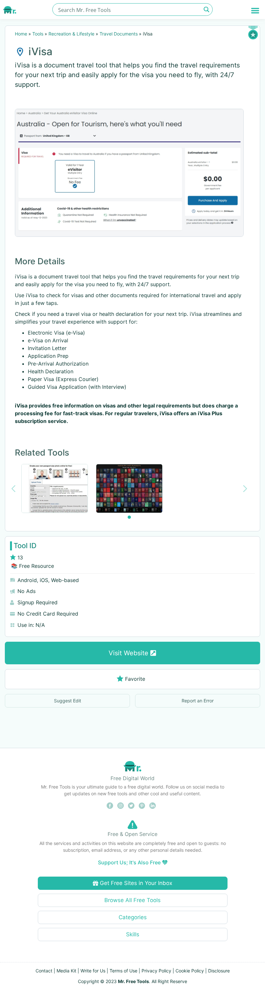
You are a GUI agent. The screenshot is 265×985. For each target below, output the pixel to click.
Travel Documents (119, 33)
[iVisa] (129, 173)
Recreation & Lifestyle (71, 33)
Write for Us (92, 970)
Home (21, 33)
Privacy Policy (156, 970)
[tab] (129, 517)
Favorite (135, 679)
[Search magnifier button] (206, 9)
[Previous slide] (13, 488)
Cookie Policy (189, 970)
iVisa (40, 51)
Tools (37, 33)
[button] (255, 10)
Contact (44, 970)
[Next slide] (245, 488)
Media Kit (66, 970)
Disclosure (219, 970)
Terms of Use (123, 970)
